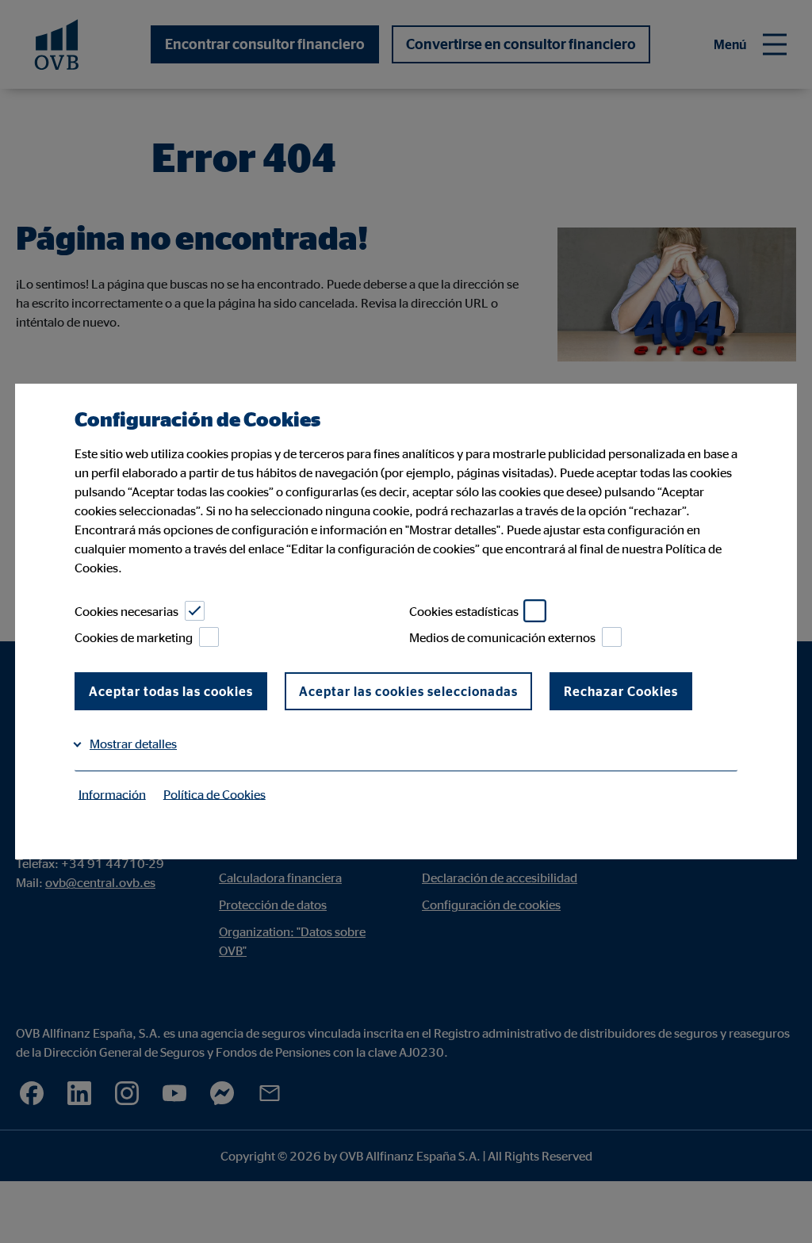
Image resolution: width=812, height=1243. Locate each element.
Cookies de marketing (134, 637)
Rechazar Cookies (621, 691)
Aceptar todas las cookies (171, 691)
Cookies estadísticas (464, 611)
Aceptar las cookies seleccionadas (408, 691)
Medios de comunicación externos (502, 637)
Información (112, 793)
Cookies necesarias (126, 611)
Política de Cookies (214, 793)
